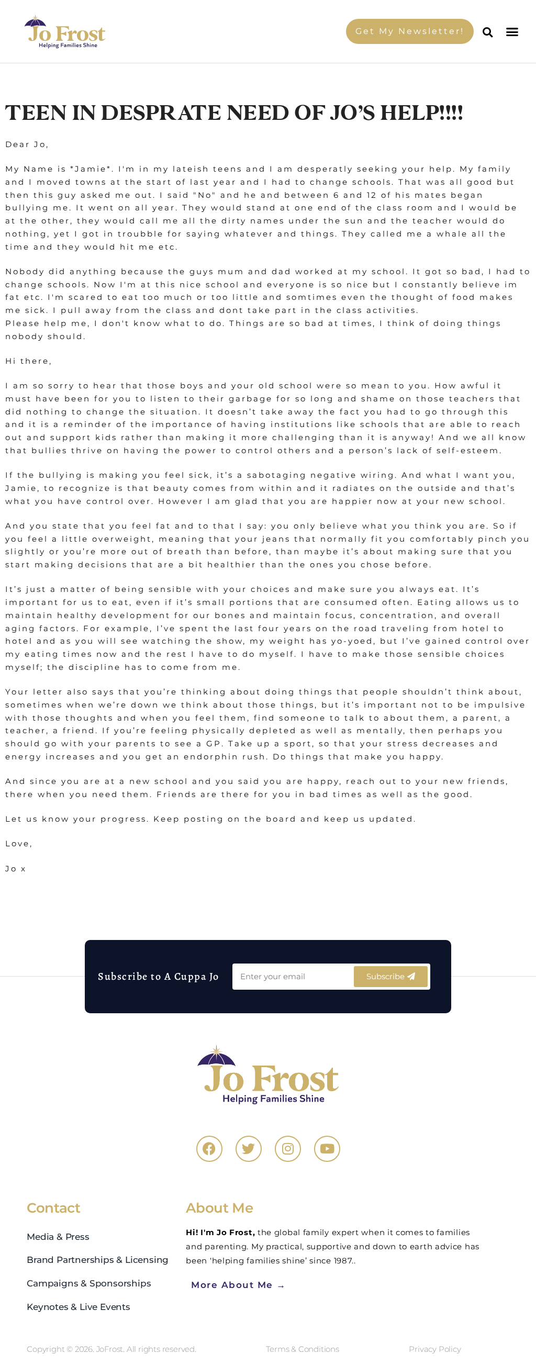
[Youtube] (327, 1149)
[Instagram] (288, 1149)
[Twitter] (249, 1149)
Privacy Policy (435, 1349)
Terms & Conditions (302, 1349)
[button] (513, 31)
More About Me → (238, 1285)
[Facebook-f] (209, 1149)
